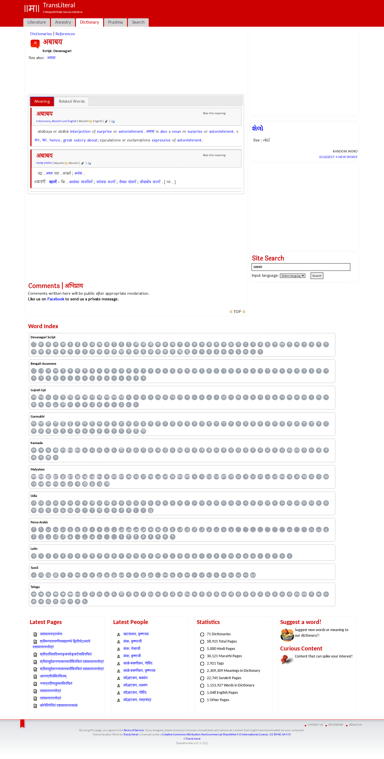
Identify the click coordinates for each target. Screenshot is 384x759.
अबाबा (51, 58)
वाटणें (53, 182)
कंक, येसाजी (131, 649)
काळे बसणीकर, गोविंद (137, 663)
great (67, 140)
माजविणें (86, 182)
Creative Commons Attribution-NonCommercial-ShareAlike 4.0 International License (215, 734)
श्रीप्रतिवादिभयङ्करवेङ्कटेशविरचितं (66, 654)
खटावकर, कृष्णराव (136, 634)
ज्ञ (216, 344)
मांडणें (132, 182)
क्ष (165, 344)
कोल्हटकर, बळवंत (135, 678)
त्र (282, 344)
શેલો (257, 128)
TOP (237, 312)
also (163, 131)
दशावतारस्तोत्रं (50, 691)
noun (176, 131)
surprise (104, 131)
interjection (80, 131)
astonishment (131, 131)
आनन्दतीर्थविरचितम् (53, 676)
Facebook (55, 299)
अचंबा (78, 173)
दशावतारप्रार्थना (51, 634)
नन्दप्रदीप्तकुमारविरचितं (56, 684)
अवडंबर (74, 182)
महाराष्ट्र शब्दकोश (44, 163)
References (65, 34)
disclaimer (336, 724)
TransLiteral (130, 734)
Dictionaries (41, 34)
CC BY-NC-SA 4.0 (280, 734)
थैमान (123, 182)
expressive (161, 140)
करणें (111, 182)
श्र (121, 352)
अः (41, 344)
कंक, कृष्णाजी (132, 641)
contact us (315, 724)
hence (55, 140)
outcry (79, 140)
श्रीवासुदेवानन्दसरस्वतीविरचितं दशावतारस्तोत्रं (72, 662)
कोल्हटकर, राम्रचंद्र (137, 700)
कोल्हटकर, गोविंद (134, 693)
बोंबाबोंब (145, 182)
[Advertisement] (136, 77)
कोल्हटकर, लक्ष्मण (135, 685)
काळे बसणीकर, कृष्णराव (139, 671)
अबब (49, 173)
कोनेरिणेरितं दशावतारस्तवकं (59, 706)
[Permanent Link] (106, 121)
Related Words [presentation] (72, 101)
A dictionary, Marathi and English (56, 121)
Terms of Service (134, 730)
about (92, 140)
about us (355, 724)
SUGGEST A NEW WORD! (338, 156)
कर (37, 140)
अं (48, 344)
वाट (44, 140)
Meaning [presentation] (42, 101)
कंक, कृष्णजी (132, 656)
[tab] (42, 101)
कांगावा (101, 182)
